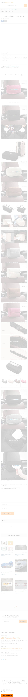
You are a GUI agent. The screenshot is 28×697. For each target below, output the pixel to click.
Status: (2, 53)
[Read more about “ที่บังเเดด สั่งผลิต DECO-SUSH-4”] (5, 590)
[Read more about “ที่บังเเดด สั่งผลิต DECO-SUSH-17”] (19, 552)
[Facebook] (1, 659)
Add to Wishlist (8, 552)
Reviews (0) (19, 74)
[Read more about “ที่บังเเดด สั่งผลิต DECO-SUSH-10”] (19, 571)
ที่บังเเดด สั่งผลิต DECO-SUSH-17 (19, 555)
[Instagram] (6, 659)
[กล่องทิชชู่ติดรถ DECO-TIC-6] (2, 21)
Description (8, 74)
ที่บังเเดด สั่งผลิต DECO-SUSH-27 (6, 574)
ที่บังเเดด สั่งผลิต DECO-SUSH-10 (19, 574)
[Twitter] (4, 659)
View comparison (7, 695)
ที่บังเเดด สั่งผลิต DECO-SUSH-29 (6, 555)
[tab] (9, 75)
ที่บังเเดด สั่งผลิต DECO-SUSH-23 (19, 592)
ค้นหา (25, 5)
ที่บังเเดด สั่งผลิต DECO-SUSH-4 (6, 592)
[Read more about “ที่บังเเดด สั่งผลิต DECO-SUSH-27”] (5, 571)
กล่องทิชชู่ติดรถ (9, 66)
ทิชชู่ (11, 67)
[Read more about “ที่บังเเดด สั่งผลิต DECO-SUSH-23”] (19, 590)
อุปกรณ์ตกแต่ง (16, 66)
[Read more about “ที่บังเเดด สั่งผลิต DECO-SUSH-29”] (5, 552)
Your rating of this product (7, 488)
